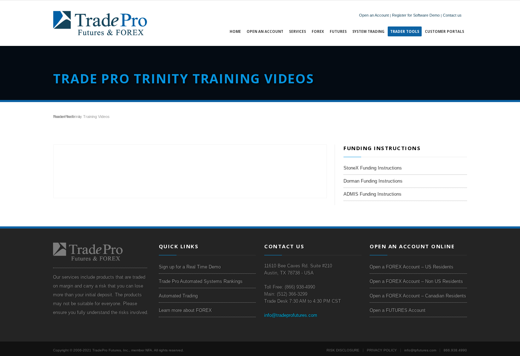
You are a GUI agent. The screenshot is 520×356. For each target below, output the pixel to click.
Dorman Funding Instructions (373, 181)
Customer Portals (444, 31)
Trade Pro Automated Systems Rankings (201, 281)
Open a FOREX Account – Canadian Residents (418, 295)
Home (235, 31)
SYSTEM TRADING (368, 31)
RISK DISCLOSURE (343, 350)
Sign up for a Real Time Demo (190, 266)
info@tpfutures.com (420, 350)
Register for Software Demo (416, 15)
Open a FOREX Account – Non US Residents (416, 281)
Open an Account (374, 15)
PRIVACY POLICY (382, 350)
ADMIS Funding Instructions (372, 194)
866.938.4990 (455, 350)
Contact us (452, 15)
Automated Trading (178, 295)
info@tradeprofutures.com (290, 315)
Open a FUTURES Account (398, 310)
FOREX (318, 31)
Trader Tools (64, 116)
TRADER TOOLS (404, 31)
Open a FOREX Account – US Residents (411, 266)
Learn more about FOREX (185, 310)
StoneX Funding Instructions (372, 168)
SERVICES (297, 31)
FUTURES (338, 31)
